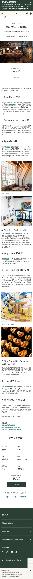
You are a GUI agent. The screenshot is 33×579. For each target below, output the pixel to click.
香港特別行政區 (10, 560)
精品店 (6, 147)
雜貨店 (9, 386)
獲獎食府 (12, 105)
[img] (31, 2)
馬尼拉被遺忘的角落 (8, 425)
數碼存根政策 (14, 576)
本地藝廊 (7, 233)
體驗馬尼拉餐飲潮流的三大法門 (11, 427)
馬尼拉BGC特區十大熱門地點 (11, 429)
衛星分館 (4, 128)
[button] (31, 570)
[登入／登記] (30, 14)
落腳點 (16, 374)
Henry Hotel (5, 405)
